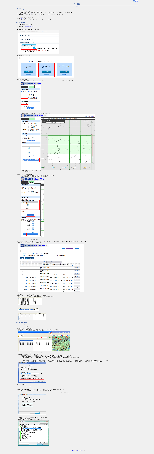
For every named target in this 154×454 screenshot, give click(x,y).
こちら (22, 18)
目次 (77, 6)
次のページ (81, 6)
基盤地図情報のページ (28, 26)
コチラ (31, 13)
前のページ (73, 6)
